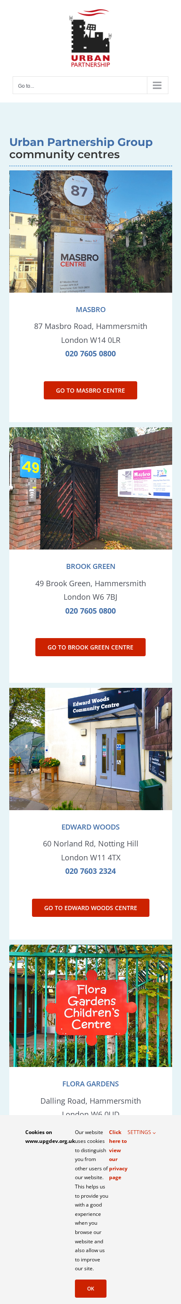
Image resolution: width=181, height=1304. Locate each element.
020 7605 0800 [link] (90, 353)
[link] (90, 871)
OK (90, 1288)
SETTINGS (140, 1132)
